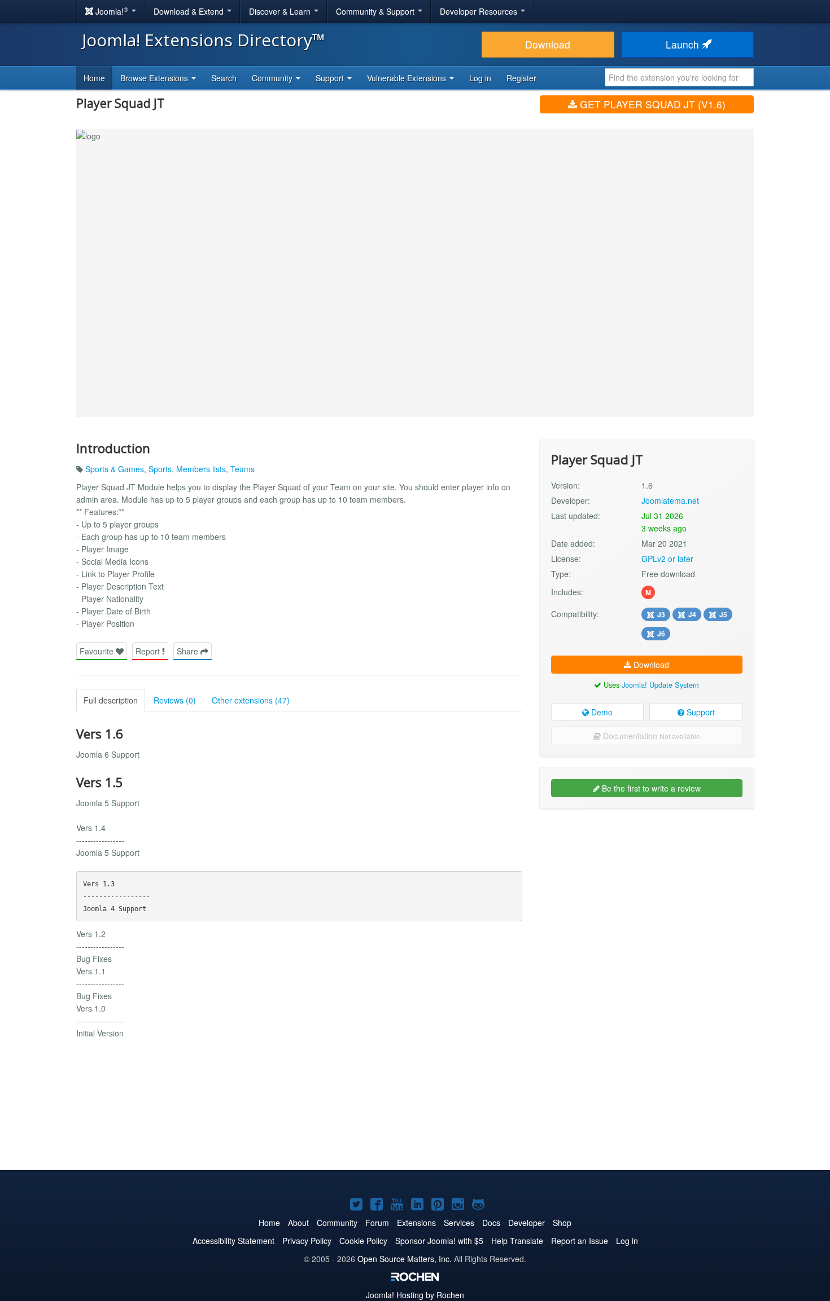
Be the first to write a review (650, 788)
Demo (601, 712)
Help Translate (517, 1240)
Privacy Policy (306, 1240)
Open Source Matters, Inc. (404, 1258)
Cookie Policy (363, 1240)
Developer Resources (479, 11)
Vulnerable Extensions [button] (407, 77)
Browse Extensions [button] (155, 77)
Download (547, 44)
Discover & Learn (281, 11)
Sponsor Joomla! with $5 (439, 1240)
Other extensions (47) (251, 700)
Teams (242, 468)
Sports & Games (114, 468)
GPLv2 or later (667, 558)
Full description (111, 700)
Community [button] (273, 77)
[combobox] (679, 77)
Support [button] (331, 77)
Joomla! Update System (660, 684)
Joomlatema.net (670, 500)
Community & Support (376, 11)
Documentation (650, 735)
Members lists (201, 468)
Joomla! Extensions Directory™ (203, 39)
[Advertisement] (647, 890)
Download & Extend (190, 11)
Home (94, 77)
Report (149, 651)
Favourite (98, 651)
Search (224, 77)
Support (699, 712)
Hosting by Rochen (415, 1294)
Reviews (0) (175, 700)
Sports (160, 468)
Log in (480, 77)
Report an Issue (579, 1240)
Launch (684, 44)
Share (188, 651)
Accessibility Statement (233, 1240)
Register (521, 77)
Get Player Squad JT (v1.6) (651, 104)
